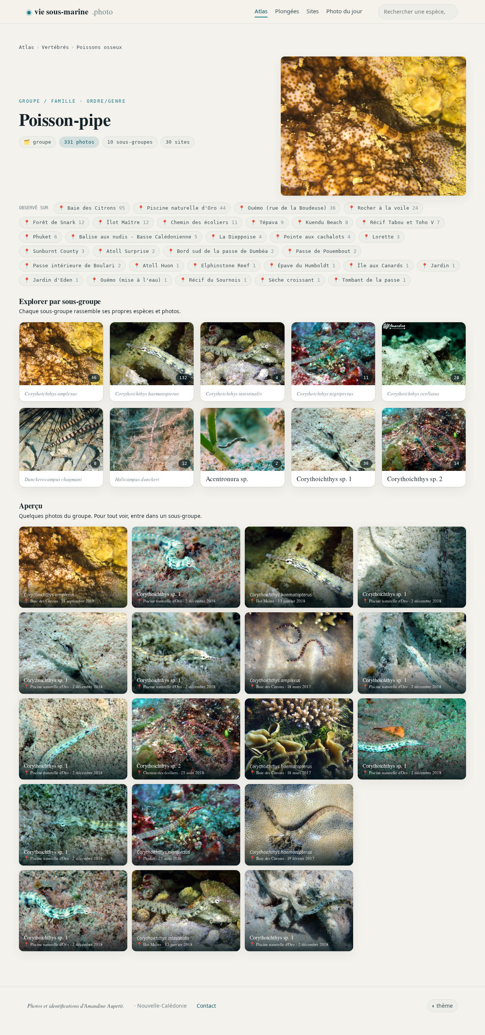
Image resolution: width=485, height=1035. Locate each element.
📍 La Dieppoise (236, 237)
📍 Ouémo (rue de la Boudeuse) (287, 208)
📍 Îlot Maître (123, 222)
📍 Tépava (267, 222)
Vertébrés (55, 47)
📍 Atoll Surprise (126, 251)
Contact (206, 1005)
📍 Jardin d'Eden (51, 280)
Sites (313, 11)
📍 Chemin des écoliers (200, 222)
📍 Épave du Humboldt (302, 265)
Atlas (261, 11)
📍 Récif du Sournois (213, 280)
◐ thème (442, 1005)
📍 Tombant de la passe (369, 280)
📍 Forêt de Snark (54, 222)
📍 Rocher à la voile (383, 208)
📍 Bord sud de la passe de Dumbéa (221, 251)
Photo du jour (344, 11)
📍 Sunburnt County (54, 251)
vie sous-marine (73, 11)
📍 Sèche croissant (290, 280)
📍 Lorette (381, 237)
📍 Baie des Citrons (91, 208)
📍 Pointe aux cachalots (312, 237)
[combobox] (418, 11)
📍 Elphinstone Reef (224, 265)
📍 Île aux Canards (378, 265)
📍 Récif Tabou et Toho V (400, 222)
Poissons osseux (99, 47)
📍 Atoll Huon (156, 265)
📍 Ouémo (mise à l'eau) (129, 280)
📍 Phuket (40, 237)
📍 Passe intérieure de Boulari (72, 265)
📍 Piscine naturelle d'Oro (182, 208)
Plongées (287, 11)
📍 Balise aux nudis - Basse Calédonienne (133, 237)
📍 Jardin (438, 265)
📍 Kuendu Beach (322, 222)
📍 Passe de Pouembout (322, 251)
